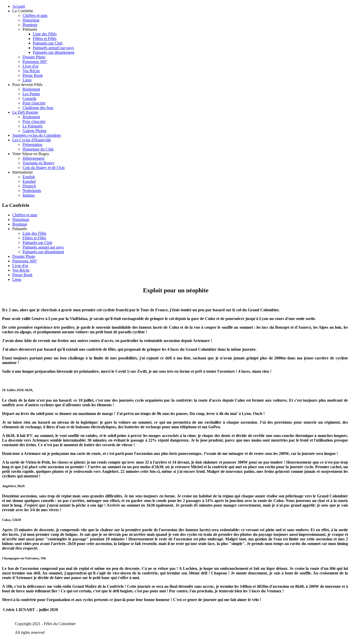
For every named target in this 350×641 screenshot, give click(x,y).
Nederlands (32, 190)
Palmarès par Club (48, 43)
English (29, 177)
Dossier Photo (34, 57)
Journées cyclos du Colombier (36, 135)
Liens (27, 80)
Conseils (29, 98)
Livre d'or (30, 66)
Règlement (31, 89)
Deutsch (29, 186)
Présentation (32, 144)
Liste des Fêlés (45, 34)
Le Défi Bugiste (25, 112)
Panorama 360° (35, 61)
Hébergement (33, 158)
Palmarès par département (53, 52)
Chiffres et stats (35, 15)
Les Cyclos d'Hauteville (31, 140)
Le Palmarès (33, 126)
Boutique (30, 25)
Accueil (18, 6)
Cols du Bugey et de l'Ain (44, 167)
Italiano (29, 195)
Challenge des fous (38, 107)
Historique (31, 20)
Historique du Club (38, 149)
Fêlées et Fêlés (44, 38)
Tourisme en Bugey (38, 163)
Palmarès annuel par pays (53, 48)
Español (29, 181)
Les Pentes (31, 94)
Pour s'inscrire (34, 103)
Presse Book (33, 75)
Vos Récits (31, 71)
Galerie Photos (34, 131)
